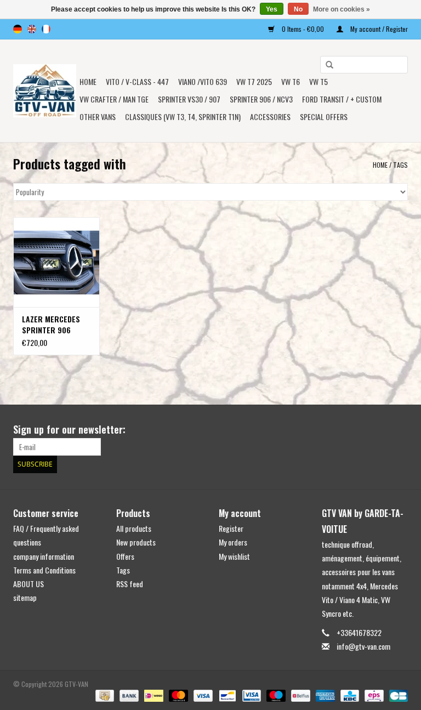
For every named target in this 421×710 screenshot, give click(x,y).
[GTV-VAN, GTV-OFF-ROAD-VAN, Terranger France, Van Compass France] (44, 90)
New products (136, 542)
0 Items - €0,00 (303, 28)
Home (87, 81)
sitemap (25, 597)
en (31, 29)
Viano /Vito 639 (202, 81)
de (17, 29)
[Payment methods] (104, 695)
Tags (400, 164)
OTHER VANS (97, 116)
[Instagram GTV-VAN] (399, 430)
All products (133, 528)
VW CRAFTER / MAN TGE (114, 99)
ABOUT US (28, 583)
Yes (271, 9)
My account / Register (378, 28)
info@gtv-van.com (363, 646)
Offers (125, 556)
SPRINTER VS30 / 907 (189, 99)
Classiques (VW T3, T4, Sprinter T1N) (183, 116)
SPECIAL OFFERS (324, 116)
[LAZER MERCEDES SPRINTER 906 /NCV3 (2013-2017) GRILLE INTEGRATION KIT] (56, 262)
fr (46, 29)
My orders (233, 542)
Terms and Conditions (44, 570)
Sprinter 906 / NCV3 (261, 99)
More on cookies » (341, 9)
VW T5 (318, 81)
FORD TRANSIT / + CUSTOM (342, 99)
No (298, 9)
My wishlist (234, 556)
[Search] (325, 65)
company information (43, 556)
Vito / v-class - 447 (137, 81)
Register (231, 528)
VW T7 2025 (254, 81)
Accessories (270, 116)
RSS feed (129, 583)
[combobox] (364, 64)
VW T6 (290, 81)
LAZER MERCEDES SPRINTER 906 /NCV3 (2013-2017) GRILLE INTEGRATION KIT (53, 325)
